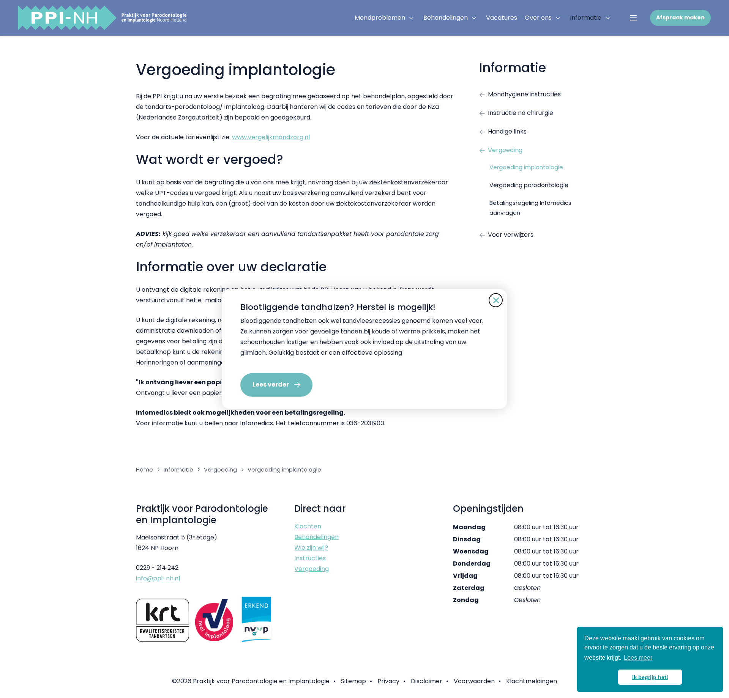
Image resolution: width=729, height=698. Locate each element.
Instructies (310, 558)
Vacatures (501, 17)
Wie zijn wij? (311, 547)
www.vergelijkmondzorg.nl (271, 137)
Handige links (507, 131)
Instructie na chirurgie (520, 112)
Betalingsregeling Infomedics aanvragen (530, 208)
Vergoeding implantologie (526, 167)
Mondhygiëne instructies (524, 94)
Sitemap (353, 681)
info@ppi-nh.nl (158, 578)
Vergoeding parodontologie (528, 185)
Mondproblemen (380, 17)
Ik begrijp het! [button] (650, 677)
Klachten (307, 526)
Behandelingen (445, 17)
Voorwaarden (474, 681)
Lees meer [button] (638, 657)
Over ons (538, 17)
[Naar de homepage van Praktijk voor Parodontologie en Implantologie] (102, 18)
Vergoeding (505, 150)
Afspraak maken (680, 17)
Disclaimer (426, 681)
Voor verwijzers (510, 234)
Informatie (585, 17)
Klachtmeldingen (531, 681)
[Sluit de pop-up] (495, 300)
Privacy (388, 681)
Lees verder (270, 384)
